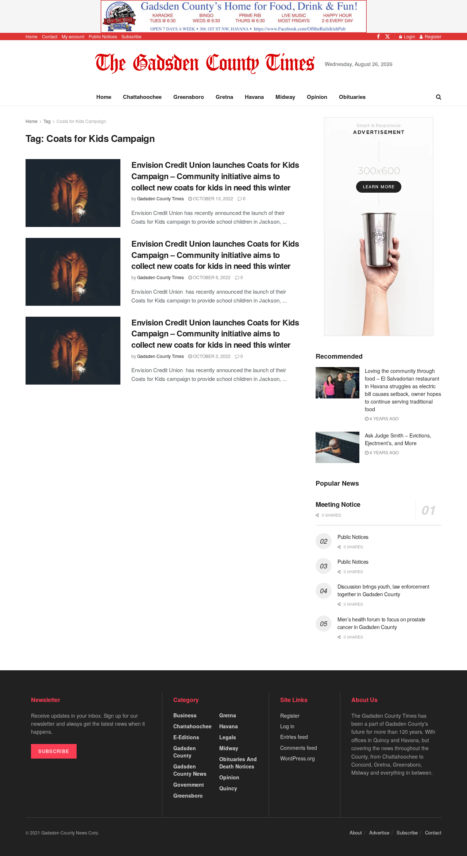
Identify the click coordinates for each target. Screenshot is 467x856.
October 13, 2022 (212, 198)
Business (185, 715)
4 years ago (383, 418)
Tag (47, 121)
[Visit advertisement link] (233, 16)
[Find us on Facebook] (378, 36)
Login (409, 36)
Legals (227, 737)
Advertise (379, 832)
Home (32, 36)
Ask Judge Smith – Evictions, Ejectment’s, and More (398, 439)
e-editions (186, 737)
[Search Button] (438, 97)
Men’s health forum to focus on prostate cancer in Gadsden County (381, 623)
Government (188, 784)
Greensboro (188, 97)
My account (73, 36)
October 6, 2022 (211, 277)
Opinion (317, 97)
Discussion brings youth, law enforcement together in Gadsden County (383, 590)
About (356, 832)
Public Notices (103, 36)
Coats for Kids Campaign (81, 121)
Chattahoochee (142, 97)
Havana (254, 97)
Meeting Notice (338, 504)
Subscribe (131, 36)
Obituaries (352, 97)
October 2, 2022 (211, 356)
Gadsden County (184, 751)
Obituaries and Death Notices (238, 762)
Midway (285, 97)
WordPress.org (297, 758)
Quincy (228, 788)
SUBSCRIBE (53, 751)
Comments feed (298, 747)
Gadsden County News (190, 770)
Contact (49, 36)
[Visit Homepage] (204, 64)
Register (432, 36)
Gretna (224, 97)
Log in (287, 726)
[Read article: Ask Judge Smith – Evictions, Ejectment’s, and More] (337, 447)
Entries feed (294, 736)
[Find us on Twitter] (387, 36)
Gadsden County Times (160, 198)
